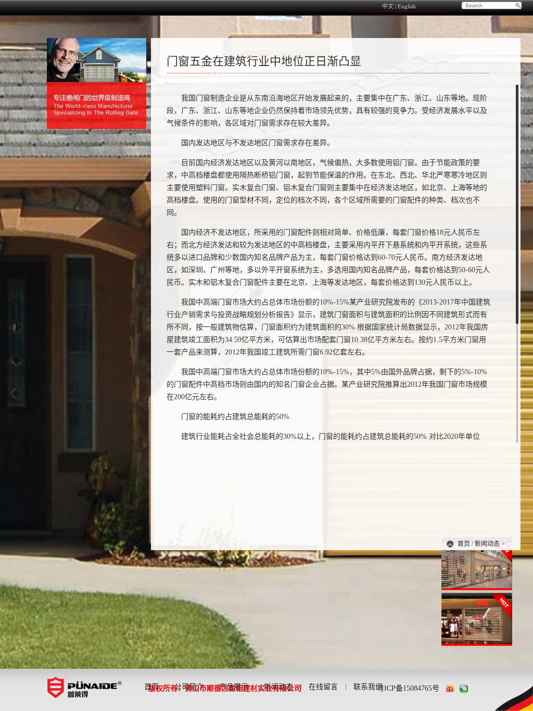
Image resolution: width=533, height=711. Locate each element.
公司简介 (189, 687)
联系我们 (368, 687)
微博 (450, 688)
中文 (388, 6)
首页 (464, 544)
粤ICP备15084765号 (408, 688)
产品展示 (233, 687)
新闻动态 (487, 544)
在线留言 (323, 687)
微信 (464, 688)
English (407, 6)
